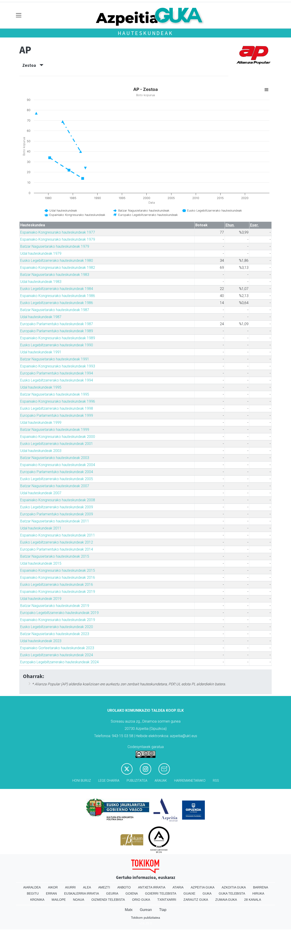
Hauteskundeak (145, 33)
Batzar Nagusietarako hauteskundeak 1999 (54, 429)
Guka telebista (232, 893)
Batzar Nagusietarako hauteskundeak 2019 (54, 606)
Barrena (260, 887)
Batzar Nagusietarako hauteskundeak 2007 (54, 486)
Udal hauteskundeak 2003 (40, 451)
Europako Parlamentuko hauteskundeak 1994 (56, 373)
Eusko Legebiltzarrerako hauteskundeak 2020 (56, 627)
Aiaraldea (32, 887)
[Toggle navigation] (19, 15)
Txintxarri (166, 899)
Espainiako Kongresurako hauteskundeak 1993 (57, 366)
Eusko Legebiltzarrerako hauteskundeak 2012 (56, 542)
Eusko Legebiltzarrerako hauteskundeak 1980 (56, 260)
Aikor (53, 887)
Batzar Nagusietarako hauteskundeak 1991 (54, 359)
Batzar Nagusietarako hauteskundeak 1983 (54, 274)
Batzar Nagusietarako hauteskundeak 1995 (54, 394)
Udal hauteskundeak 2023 (40, 641)
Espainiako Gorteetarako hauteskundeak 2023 (57, 648)
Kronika (37, 899)
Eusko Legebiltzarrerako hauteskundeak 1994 (56, 380)
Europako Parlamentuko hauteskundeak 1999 (56, 415)
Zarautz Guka (195, 899)
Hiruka (258, 893)
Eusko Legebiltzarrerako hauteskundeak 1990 (56, 345)
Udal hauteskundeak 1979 (40, 253)
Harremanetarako (190, 781)
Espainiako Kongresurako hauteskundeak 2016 (57, 577)
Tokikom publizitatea (145, 917)
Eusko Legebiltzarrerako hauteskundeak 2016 (56, 584)
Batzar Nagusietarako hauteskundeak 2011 (54, 521)
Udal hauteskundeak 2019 (40, 598)
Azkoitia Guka (234, 887)
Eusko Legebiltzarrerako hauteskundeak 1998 (56, 408)
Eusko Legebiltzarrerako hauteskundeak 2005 (56, 479)
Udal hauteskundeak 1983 (40, 281)
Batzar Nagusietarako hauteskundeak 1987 (54, 310)
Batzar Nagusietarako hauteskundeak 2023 (54, 634)
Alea (87, 887)
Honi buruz (81, 781)
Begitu (33, 893)
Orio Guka (141, 899)
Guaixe (189, 893)
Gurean (146, 910)
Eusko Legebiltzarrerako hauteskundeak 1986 (56, 303)
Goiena (131, 893)
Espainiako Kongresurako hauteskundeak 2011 (57, 535)
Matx (129, 910)
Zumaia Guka (226, 899)
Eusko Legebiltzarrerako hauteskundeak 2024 (56, 655)
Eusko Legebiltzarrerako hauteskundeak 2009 (56, 507)
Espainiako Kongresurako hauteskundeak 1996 (57, 401)
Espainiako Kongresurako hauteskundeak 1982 (57, 267)
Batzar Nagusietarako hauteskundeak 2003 (54, 458)
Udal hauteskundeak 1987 (40, 317)
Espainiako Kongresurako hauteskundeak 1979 (57, 239)
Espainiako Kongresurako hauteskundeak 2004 (57, 465)
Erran (51, 893)
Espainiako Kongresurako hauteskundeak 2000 (57, 436)
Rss (216, 781)
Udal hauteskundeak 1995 (40, 387)
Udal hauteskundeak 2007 (40, 493)
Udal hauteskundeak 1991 (40, 352)
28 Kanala (252, 899)
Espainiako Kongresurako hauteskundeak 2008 (57, 500)
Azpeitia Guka (202, 887)
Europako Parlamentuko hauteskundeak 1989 (56, 331)
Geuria (112, 893)
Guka (207, 893)
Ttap (162, 910)
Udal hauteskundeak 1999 (40, 422)
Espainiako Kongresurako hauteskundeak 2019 (57, 591)
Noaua (78, 899)
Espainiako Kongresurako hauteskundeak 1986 (57, 296)
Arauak (161, 781)
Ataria (178, 887)
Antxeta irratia (151, 887)
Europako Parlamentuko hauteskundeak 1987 (56, 324)
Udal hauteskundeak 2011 (40, 528)
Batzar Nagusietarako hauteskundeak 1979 (54, 246)
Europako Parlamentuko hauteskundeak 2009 (56, 514)
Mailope (59, 899)
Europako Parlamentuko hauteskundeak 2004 (56, 472)
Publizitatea (137, 781)
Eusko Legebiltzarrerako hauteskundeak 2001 (56, 444)
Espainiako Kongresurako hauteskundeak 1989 (57, 338)
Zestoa (31, 65)
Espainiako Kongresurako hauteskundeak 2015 (57, 570)
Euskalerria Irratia (81, 893)
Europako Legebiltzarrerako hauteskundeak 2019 (59, 613)
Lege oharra (108, 781)
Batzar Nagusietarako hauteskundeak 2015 (54, 556)
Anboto (124, 887)
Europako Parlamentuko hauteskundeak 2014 (56, 549)
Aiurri (70, 887)
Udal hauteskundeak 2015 (40, 563)
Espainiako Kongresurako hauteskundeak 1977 (57, 232)
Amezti (104, 887)
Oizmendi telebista (108, 899)
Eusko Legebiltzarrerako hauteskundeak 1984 (56, 289)
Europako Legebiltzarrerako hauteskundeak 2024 (59, 662)
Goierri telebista (160, 893)
